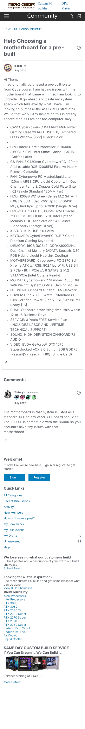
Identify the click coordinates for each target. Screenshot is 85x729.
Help (7, 547)
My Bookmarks (42, 524)
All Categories (13, 495)
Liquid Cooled (13, 639)
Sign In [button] (14, 477)
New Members (13, 512)
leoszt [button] (18, 65)
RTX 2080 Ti (12, 610)
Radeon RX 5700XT (17, 628)
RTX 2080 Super (15, 613)
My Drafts (42, 535)
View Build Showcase (18, 588)
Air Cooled (11, 635)
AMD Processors (15, 596)
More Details (12, 682)
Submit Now (12, 568)
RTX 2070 (10, 621)
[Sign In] (79, 16)
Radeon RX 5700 (15, 632)
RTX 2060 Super (15, 624)
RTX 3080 (11, 606)
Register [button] (39, 477)
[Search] (71, 16)
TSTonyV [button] (19, 392)
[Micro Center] (42, 16)
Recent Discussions (17, 501)
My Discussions (14, 530)
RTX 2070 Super (15, 617)
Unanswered (42, 541)
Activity (9, 506)
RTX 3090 (11, 603)
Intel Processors (14, 599)
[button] (78, 48)
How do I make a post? (19, 518)
